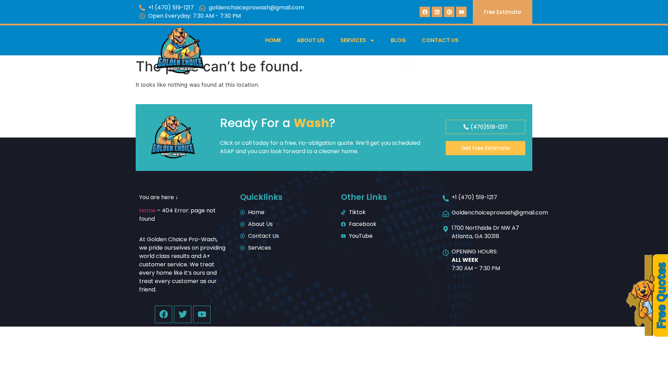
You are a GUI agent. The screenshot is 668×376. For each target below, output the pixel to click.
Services (353, 40)
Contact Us (440, 40)
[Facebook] (425, 12)
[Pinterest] (449, 12)
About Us (311, 40)
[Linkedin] (437, 12)
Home (273, 40)
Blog (398, 40)
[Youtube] (461, 12)
